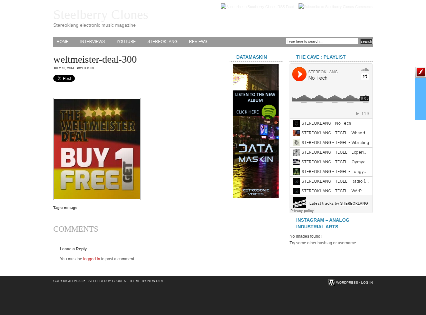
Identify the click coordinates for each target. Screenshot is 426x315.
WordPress (347, 282)
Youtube (126, 41)
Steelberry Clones (100, 14)
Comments (364, 7)
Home (63, 41)
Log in (367, 282)
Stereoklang (162, 41)
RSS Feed (286, 7)
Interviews (92, 41)
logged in (91, 259)
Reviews (198, 41)
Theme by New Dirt (146, 281)
